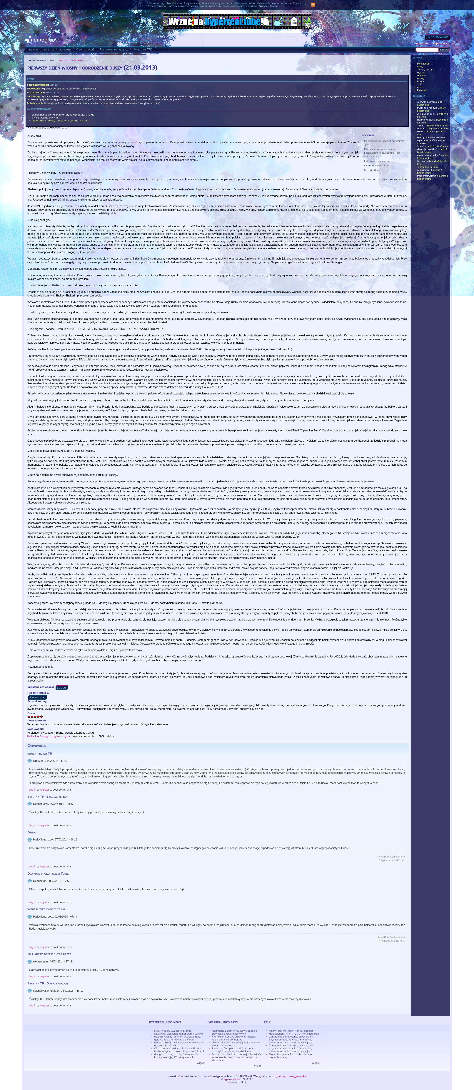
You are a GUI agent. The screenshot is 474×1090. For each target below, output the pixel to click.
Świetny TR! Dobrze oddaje (47, 983)
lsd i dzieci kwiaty (373, 170)
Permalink (29, 761)
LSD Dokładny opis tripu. (376, 165)
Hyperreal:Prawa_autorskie (290, 1076)
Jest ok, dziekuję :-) (426, 114)
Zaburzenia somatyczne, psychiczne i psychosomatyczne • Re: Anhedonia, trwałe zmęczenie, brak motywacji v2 (291, 1039)
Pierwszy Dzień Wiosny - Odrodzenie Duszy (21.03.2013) (60, 120)
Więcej (201, 1062)
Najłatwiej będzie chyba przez (49, 954)
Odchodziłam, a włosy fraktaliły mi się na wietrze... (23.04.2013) (63, 114)
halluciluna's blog (71, 60)
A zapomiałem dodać (427, 155)
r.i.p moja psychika (426, 149)
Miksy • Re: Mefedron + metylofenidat (291, 1030)
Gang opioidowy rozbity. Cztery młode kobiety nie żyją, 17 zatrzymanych (176, 1056)
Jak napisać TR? (142, 49)
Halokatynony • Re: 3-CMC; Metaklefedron (294, 1033)
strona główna (37, 60)
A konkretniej (423, 170)
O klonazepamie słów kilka (45, 117)
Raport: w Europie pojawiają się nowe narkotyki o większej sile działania (234, 1050)
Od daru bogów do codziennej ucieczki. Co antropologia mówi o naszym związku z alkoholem (237, 1057)
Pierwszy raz (52, 92)
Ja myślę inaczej (425, 102)
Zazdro (421, 125)
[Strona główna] (42, 39)
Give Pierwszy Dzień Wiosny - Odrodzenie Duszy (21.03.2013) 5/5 (41, 716)
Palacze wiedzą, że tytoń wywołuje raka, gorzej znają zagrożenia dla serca (177, 1038)
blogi (53, 60)
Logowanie (421, 43)
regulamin (65, 49)
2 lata (420, 146)
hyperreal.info (231, 1079)
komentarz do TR (39, 753)
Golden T (421, 128)
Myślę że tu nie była (427, 108)
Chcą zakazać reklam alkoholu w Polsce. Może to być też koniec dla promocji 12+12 (179, 1050)
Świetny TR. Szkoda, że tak (47, 797)
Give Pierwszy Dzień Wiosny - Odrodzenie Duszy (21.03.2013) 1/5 (29, 716)
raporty (33, 49)
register (67, 736)
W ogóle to (422, 161)
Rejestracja (440, 43)
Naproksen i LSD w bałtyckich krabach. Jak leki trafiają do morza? (234, 1038)
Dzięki (31, 832)
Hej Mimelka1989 (426, 119)
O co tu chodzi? (85, 49)
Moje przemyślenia (426, 176)
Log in (55, 736)
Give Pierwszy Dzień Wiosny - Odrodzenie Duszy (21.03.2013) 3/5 (35, 716)
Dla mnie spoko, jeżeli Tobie (48, 873)
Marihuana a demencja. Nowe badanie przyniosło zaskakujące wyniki (234, 1032)
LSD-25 (53, 85)
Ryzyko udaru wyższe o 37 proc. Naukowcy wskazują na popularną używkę (178, 1032)
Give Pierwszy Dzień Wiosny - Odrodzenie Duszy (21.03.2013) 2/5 (32, 716)
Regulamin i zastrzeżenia (114, 49)
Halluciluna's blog (37, 736)
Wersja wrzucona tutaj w (46, 909)
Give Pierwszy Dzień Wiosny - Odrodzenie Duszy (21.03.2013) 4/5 (38, 716)
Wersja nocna (437, 37)
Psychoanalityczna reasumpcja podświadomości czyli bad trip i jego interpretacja (382, 153)
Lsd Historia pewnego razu (377, 161)
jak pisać (49, 49)
